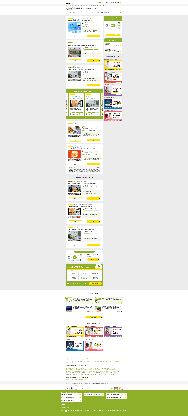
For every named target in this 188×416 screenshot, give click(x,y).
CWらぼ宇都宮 (76, 147)
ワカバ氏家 (75, 123)
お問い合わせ (87, 410)
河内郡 (101, 361)
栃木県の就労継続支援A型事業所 (85, 382)
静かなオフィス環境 (96, 374)
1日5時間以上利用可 (112, 369)
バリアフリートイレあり (91, 372)
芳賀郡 (110, 361)
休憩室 (118, 368)
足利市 (113, 361)
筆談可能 (97, 371)
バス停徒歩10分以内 (76, 368)
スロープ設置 (68, 372)
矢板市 (107, 361)
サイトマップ (67, 410)
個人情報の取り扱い (101, 410)
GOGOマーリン (76, 19)
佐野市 (78, 361)
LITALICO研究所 (63, 407)
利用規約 (62, 410)
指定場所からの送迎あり (91, 371)
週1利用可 (85, 369)
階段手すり (109, 368)
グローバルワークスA (77, 204)
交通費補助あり (76, 374)
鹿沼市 (75, 362)
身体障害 (75, 379)
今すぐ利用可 (80, 369)
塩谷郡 (81, 361)
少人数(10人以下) (69, 369)
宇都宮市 (88, 361)
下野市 (75, 361)
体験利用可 (90, 369)
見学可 (99, 369)
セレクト (75, 67)
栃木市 (98, 361)
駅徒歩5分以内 (68, 371)
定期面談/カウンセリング (88, 374)
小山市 (91, 361)
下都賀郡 (71, 361)
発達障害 (79, 379)
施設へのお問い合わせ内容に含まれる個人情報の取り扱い (113, 410)
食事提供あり (75, 369)
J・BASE (75, 181)
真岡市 (104, 361)
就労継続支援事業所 (75, 5)
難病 (82, 379)
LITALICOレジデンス (70, 407)
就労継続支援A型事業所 (82, 5)
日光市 (95, 361)
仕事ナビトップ (68, 5)
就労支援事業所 (74, 382)
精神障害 (67, 379)
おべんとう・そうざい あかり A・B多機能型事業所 (83, 43)
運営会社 (66, 411)
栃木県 (87, 5)
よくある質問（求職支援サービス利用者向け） (77, 410)
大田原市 (84, 361)
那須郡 (72, 362)
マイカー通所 (88, 368)
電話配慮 (101, 371)
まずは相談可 (94, 369)
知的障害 (71, 379)
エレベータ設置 (93, 368)
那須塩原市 (117, 361)
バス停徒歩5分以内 (75, 371)
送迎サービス (82, 368)
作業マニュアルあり (107, 371)
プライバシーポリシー (94, 410)
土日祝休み (81, 374)
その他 (85, 379)
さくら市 (67, 361)
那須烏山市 (68, 362)
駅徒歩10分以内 (69, 368)
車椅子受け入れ (100, 368)
